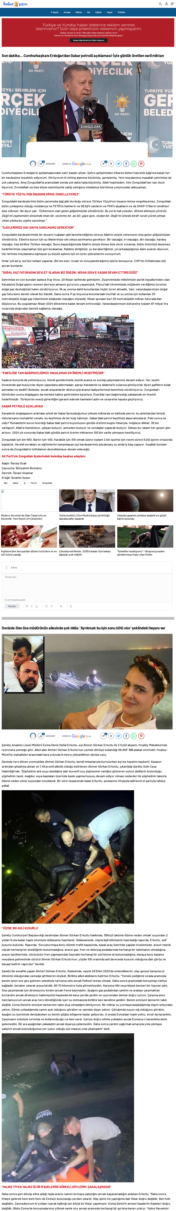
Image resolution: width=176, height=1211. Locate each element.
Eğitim (98, 12)
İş (24, 483)
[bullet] (51, 606)
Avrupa (67, 12)
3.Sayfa (54, 12)
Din (88, 12)
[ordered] (46, 606)
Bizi (5, 483)
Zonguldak (47, 483)
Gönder (12, 606)
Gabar (16, 483)
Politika (121, 12)
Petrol (34, 483)
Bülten (79, 12)
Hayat (110, 12)
